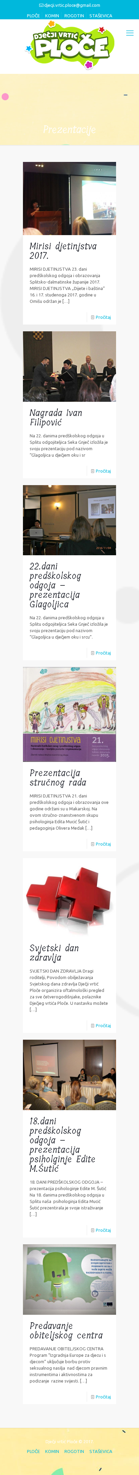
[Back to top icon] (124, 1460)
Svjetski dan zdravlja (54, 953)
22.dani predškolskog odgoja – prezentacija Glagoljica (55, 585)
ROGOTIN (74, 15)
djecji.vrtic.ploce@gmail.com (72, 5)
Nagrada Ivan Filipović (56, 418)
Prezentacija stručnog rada (58, 778)
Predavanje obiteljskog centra (66, 1331)
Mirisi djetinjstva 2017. (63, 251)
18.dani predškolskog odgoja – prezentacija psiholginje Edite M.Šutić (63, 1145)
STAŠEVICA (100, 15)
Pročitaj (103, 317)
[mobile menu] (130, 33)
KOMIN (52, 15)
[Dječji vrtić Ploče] (69, 44)
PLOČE (33, 15)
